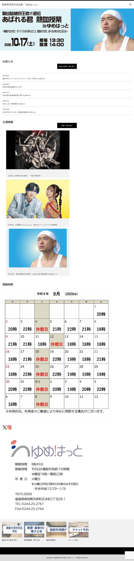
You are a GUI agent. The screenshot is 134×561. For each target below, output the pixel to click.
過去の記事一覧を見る (67, 66)
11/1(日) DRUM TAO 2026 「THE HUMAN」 (25, 176)
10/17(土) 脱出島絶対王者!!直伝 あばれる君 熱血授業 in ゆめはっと (32, 274)
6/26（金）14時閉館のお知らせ (14, 102)
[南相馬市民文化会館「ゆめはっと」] (21, 4)
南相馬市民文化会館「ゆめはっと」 (64, 558)
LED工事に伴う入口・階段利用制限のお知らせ (19, 110)
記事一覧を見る (67, 125)
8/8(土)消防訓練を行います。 (13, 85)
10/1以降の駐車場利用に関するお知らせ (17, 94)
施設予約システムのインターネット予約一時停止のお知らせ (24, 77)
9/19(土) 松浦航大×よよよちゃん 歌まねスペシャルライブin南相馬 (32, 225)
